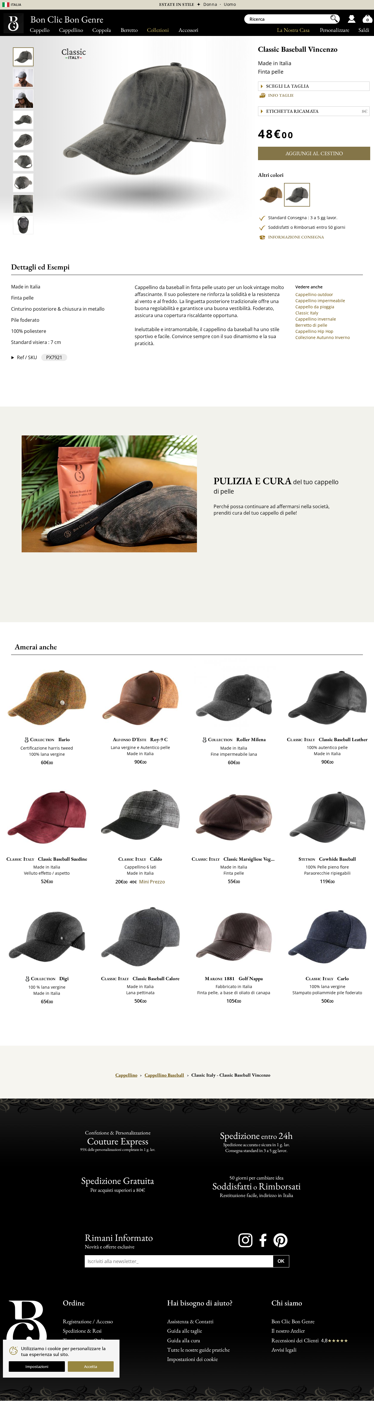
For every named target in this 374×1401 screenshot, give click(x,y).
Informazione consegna (296, 237)
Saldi (364, 30)
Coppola (101, 30)
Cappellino (71, 30)
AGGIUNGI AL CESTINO (314, 153)
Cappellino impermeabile (320, 300)
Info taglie (281, 95)
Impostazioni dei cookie (192, 1359)
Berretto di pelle (311, 325)
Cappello (39, 30)
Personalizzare (334, 30)
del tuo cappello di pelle (276, 485)
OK (281, 1261)
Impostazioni (36, 1366)
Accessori (188, 30)
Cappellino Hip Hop (314, 331)
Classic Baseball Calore (140, 978)
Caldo (140, 859)
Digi (50, 978)
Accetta (90, 1366)
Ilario (50, 739)
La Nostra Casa (293, 30)
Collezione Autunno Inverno (322, 337)
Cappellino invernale (315, 319)
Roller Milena (237, 739)
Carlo (327, 978)
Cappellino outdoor (314, 294)
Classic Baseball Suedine (46, 859)
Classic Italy (306, 313)
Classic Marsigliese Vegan (234, 859)
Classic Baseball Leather (327, 739)
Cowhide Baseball (327, 859)
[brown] (271, 195)
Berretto (129, 30)
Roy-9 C (140, 739)
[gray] (297, 195)
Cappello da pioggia (314, 306)
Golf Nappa (233, 978)
